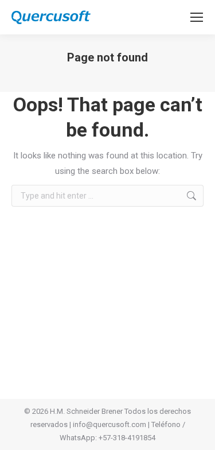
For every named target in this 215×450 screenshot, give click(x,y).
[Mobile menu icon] (197, 17)
